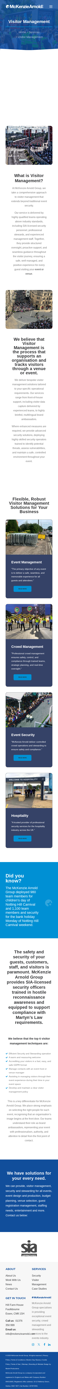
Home (22, 32)
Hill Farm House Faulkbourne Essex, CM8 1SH (15, 1309)
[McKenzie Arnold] (25, 6)
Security (36, 1275)
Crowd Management (27, 647)
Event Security (23, 735)
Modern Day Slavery (33, 1360)
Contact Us (12, 1288)
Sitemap (25, 1364)
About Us (11, 1275)
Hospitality (19, 816)
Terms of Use (15, 1364)
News (9, 1284)
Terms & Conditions (18, 1360)
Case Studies (39, 1288)
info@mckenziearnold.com (20, 1334)
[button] (51, 6)
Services (34, 32)
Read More (22, 589)
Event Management (26, 562)
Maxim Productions (12, 1368)
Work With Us (13, 1280)
